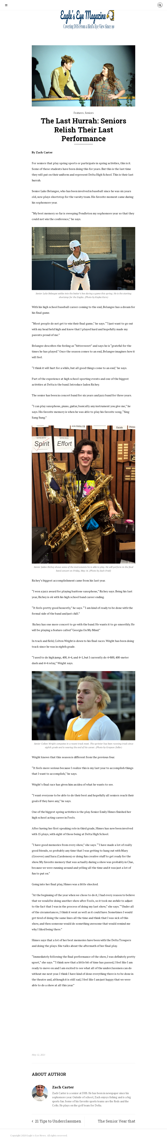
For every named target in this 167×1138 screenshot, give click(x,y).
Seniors (89, 113)
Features (79, 113)
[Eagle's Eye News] (83, 20)
